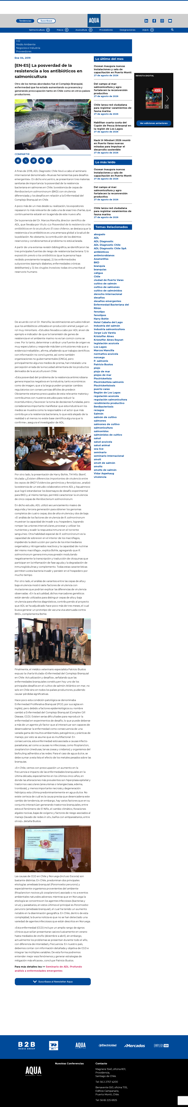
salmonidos (101, 431)
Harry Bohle (101, 318)
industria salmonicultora (109, 329)
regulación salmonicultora (110, 399)
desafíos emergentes (107, 301)
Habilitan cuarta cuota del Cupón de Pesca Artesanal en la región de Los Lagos (112, 125)
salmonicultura (103, 427)
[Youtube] (170, 21)
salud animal (102, 445)
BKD (96, 262)
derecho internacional (108, 294)
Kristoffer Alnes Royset (108, 339)
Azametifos (101, 259)
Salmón (98, 413)
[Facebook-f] (154, 21)
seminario (100, 452)
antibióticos (101, 252)
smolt (97, 459)
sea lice (99, 448)
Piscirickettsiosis (104, 385)
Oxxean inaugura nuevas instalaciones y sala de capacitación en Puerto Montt (112, 69)
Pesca (60, 30)
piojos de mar (102, 375)
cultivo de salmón (105, 283)
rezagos (99, 410)
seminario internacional (109, 456)
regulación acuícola (106, 396)
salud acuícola (103, 441)
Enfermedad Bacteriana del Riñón (111, 306)
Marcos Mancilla (104, 350)
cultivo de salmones (107, 287)
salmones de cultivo (107, 424)
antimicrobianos (104, 255)
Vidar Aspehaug (104, 473)
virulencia (100, 477)
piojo (97, 368)
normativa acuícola (106, 354)
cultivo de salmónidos (108, 290)
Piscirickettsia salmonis (109, 382)
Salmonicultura (37, 30)
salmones (100, 420)
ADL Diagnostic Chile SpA (110, 248)
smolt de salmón (104, 463)
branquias (100, 269)
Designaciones (127, 30)
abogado (99, 234)
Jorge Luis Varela (105, 332)
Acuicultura (81, 30)
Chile (97, 276)
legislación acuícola (106, 343)
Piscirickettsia (103, 378)
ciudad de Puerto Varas (109, 280)
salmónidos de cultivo (108, 434)
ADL (96, 237)
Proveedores (106, 30)
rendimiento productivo (109, 403)
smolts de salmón (105, 470)
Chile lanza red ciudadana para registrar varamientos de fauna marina (112, 108)
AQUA (145, 30)
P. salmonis (101, 361)
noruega (99, 357)
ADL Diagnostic (103, 241)
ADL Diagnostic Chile (107, 245)
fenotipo (99, 311)
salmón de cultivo (105, 417)
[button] (18, 160)
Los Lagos (100, 347)
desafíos (99, 297)
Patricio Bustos (103, 364)
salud (97, 438)
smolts (98, 466)
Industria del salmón (107, 325)
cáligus (98, 273)
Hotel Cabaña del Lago (108, 322)
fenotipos (100, 315)
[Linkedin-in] (146, 21)
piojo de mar (102, 371)
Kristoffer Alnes (104, 336)
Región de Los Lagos (107, 392)
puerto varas (102, 389)
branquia (99, 266)
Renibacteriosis (103, 406)
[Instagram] (162, 21)
